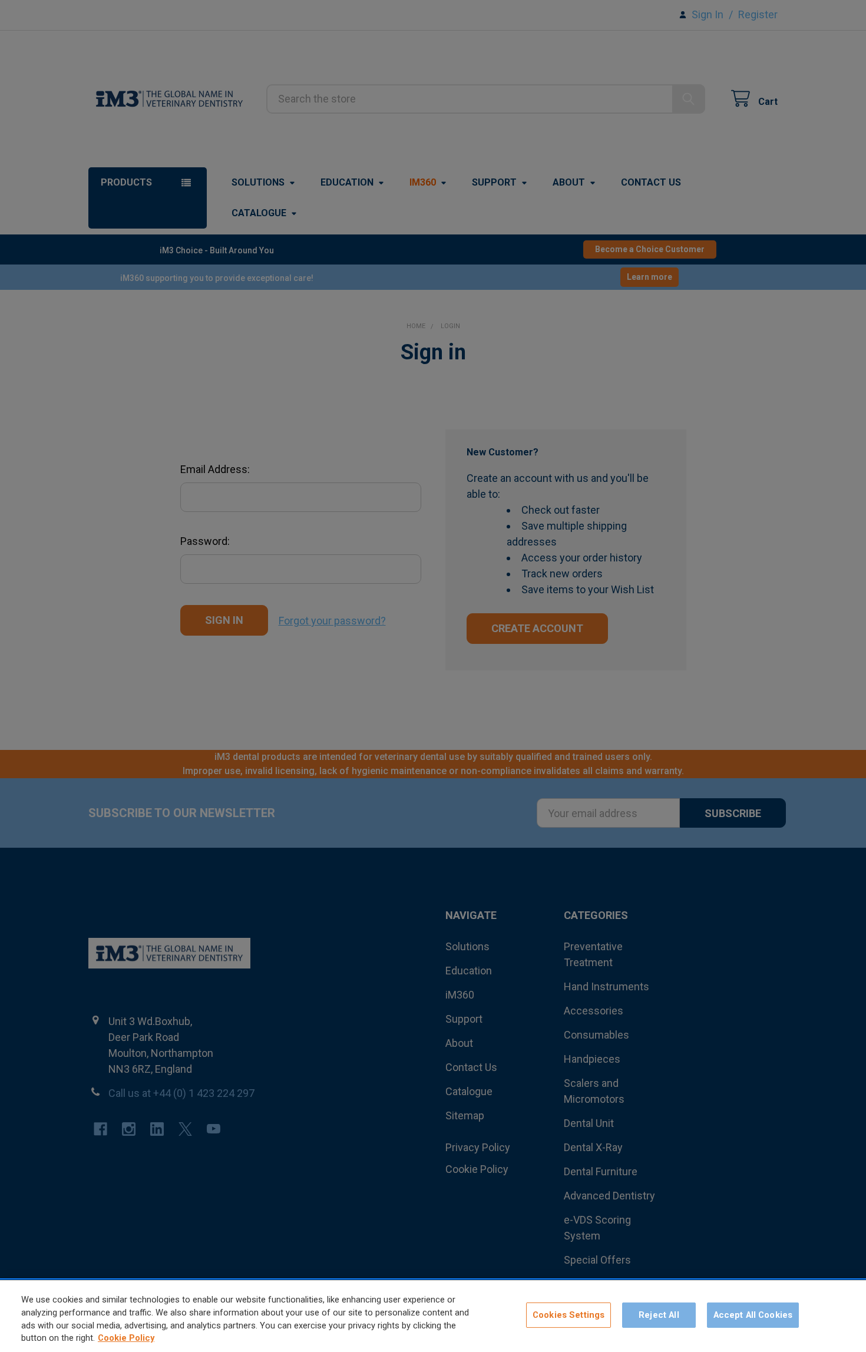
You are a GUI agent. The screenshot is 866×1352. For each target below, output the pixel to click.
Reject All (659, 1315)
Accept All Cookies (753, 1315)
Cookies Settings (568, 1315)
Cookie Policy (126, 1338)
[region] (433, 1316)
